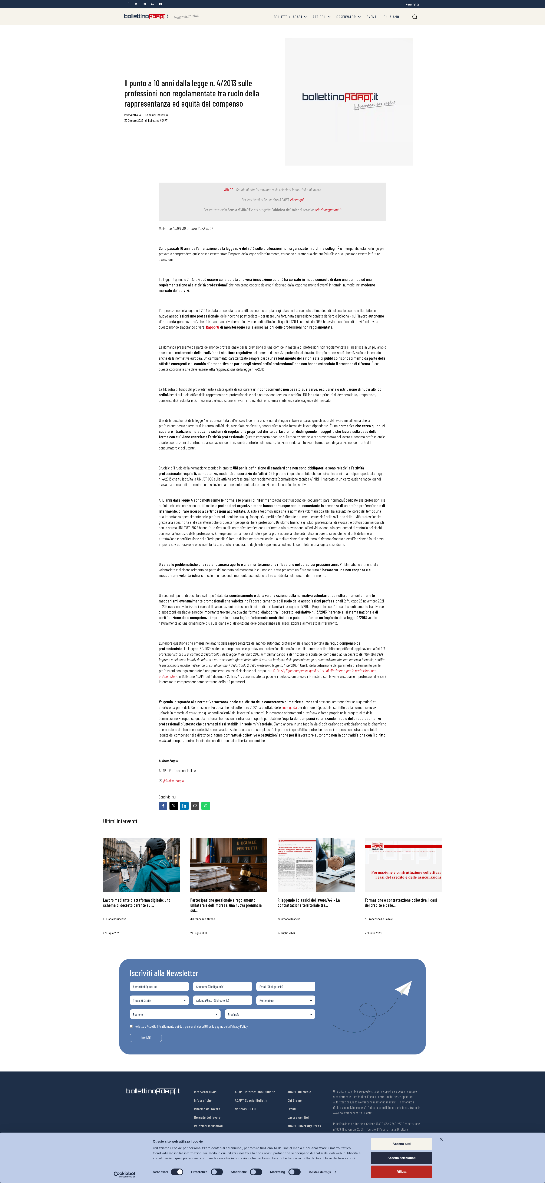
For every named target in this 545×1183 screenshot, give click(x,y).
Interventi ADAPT (134, 115)
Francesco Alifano (204, 919)
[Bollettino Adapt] (161, 16)
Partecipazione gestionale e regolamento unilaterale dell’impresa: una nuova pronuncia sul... (226, 905)
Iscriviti (146, 1037)
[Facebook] (128, 4)
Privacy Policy (239, 1026)
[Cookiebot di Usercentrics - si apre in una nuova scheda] (124, 1175)
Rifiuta (401, 1171)
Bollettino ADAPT (158, 120)
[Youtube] (160, 4)
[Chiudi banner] (441, 1139)
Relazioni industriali (157, 115)
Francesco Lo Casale (380, 919)
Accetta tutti (402, 1144)
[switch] (217, 1172)
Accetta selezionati (401, 1158)
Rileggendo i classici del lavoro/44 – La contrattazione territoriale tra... (309, 902)
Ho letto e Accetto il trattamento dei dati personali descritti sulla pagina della (191, 1026)
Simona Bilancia (290, 919)
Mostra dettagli (319, 1172)
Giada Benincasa (116, 919)
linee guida (289, 707)
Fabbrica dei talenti (286, 209)
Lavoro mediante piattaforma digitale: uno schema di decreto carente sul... (136, 902)
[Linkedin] (152, 4)
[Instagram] (144, 4)
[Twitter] (136, 4)
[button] (415, 17)
